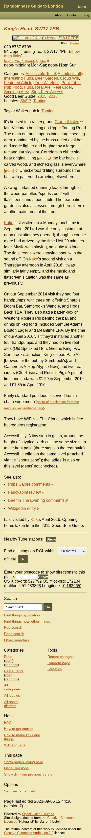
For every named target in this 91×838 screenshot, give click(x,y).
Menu (82, 7)
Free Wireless (46, 83)
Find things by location (22, 615)
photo (42, 158)
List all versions (16, 768)
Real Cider (62, 87)
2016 (53, 96)
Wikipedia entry (22, 508)
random (11, 665)
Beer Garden (46, 78)
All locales (12, 695)
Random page (59, 663)
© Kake (74, 43)
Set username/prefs (20, 791)
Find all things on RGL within (30, 551)
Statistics (55, 669)
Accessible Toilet (41, 74)
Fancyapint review (24, 492)
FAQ (7, 722)
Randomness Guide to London (33, 6)
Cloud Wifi (69, 78)
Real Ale (43, 87)
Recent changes (61, 657)
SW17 (25, 101)
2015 (42, 96)
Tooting (40, 101)
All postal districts (11, 704)
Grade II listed (67, 122)
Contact (73, 15)
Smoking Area (16, 92)
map (8, 661)
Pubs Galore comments (29, 484)
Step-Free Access (47, 92)
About (59, 15)
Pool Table (71, 83)
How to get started (18, 729)
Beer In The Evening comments (36, 500)
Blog (85, 15)
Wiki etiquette (15, 745)
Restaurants (14, 671)
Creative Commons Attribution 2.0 (28, 833)
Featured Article (18, 83)
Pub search (13, 627)
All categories (12, 687)
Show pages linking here (23, 762)
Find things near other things (27, 621)
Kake (8, 223)
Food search (14, 634)
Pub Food (13, 87)
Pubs (28, 87)
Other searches (16, 640)
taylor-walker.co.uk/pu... (25, 60)
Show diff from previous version (29, 774)
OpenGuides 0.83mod (38, 814)
